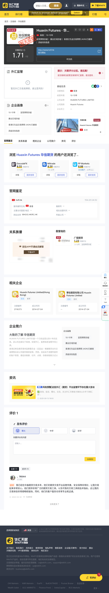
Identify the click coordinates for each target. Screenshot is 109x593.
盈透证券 (80, 583)
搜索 (56, 5)
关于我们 (10, 548)
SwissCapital (59, 587)
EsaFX (39, 583)
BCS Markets (74, 587)
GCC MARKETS (28, 587)
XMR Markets (27, 583)
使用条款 (39, 548)
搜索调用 (58, 548)
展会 (91, 548)
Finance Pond (45, 587)
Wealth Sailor (13, 587)
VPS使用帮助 (23, 550)
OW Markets (13, 583)
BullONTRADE (52, 583)
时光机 (69, 59)
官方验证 (83, 548)
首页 (6, 21)
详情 (17, 175)
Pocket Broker (67, 583)
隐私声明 (49, 548)
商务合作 (35, 550)
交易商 (13, 21)
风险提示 (29, 548)
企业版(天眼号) (71, 548)
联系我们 (20, 548)
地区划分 (44, 550)
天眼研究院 (11, 550)
